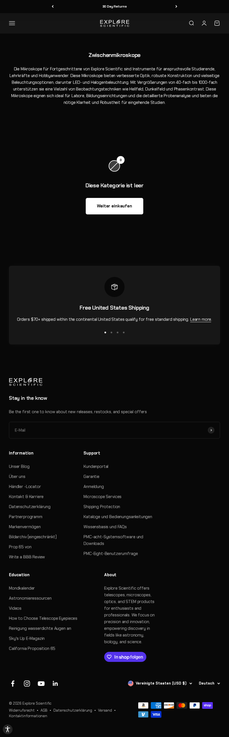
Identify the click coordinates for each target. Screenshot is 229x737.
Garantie (91, 476)
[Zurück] (53, 6)
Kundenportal (96, 466)
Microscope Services (102, 496)
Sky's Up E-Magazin (27, 638)
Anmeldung (94, 486)
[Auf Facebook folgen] (12, 683)
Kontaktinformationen (28, 716)
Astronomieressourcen (30, 598)
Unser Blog (19, 466)
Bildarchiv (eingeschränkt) (33, 537)
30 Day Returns (114, 6)
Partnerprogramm (25, 517)
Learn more (200, 319)
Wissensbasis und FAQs (105, 527)
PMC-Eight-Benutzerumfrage (111, 553)
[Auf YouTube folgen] (41, 683)
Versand (105, 710)
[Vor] (176, 6)
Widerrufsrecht (22, 710)
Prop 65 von (20, 547)
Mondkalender (22, 588)
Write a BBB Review (27, 557)
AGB (44, 710)
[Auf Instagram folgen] (27, 683)
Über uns (17, 476)
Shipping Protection (102, 506)
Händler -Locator (25, 486)
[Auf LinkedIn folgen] (55, 683)
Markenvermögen (25, 527)
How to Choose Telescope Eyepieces (43, 618)
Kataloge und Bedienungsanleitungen (118, 517)
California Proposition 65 (32, 648)
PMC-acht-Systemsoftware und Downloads (113, 540)
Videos (15, 608)
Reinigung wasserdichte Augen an (40, 628)
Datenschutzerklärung (30, 506)
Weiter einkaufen (114, 206)
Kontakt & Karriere (26, 496)
